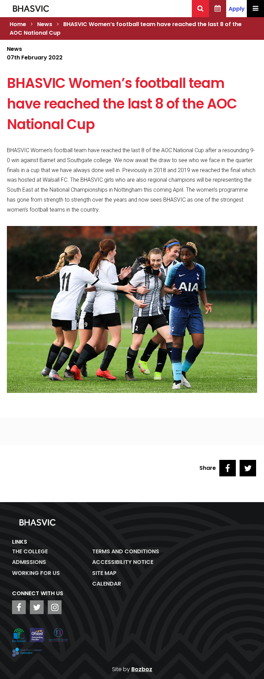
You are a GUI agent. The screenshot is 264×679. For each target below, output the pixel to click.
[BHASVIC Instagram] (55, 607)
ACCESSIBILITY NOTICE (122, 562)
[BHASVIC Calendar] (217, 8)
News (44, 24)
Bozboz (141, 669)
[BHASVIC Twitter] (37, 607)
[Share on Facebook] (227, 468)
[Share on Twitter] (248, 468)
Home (18, 24)
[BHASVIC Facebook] (19, 607)
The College (30, 551)
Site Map (104, 573)
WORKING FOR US (36, 573)
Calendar (106, 584)
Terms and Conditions (125, 551)
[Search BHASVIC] (200, 8)
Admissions (29, 562)
